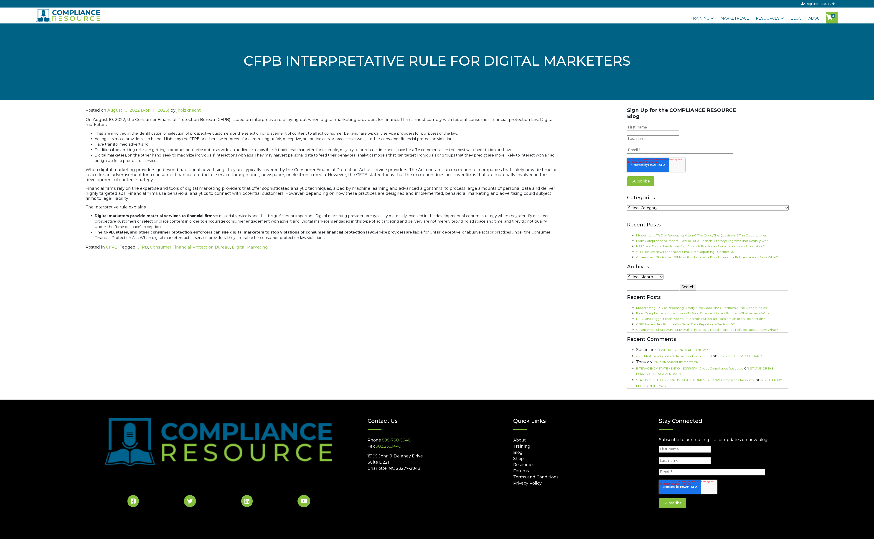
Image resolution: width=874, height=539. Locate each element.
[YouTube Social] (303, 502)
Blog (796, 18)
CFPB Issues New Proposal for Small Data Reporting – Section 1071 (686, 252)
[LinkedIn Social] (247, 502)
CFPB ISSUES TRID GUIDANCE (741, 356)
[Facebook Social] (133, 502)
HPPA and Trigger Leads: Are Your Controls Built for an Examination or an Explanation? (700, 246)
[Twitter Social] (190, 502)
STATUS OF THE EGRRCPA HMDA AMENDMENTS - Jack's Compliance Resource (695, 380)
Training (700, 18)
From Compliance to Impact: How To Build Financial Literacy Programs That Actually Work (703, 241)
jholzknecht (189, 110)
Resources (768, 18)
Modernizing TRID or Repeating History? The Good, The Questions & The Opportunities (701, 235)
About (815, 18)
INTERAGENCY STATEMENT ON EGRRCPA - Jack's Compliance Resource (689, 368)
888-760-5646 (396, 440)
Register (812, 3)
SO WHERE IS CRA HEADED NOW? (681, 350)
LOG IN (826, 3)
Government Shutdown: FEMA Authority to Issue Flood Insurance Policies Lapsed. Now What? (707, 257)
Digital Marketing (250, 247)
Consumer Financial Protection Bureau (190, 247)
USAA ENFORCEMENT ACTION (676, 362)
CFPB (111, 247)
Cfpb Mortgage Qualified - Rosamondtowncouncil (674, 356)
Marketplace (735, 18)
